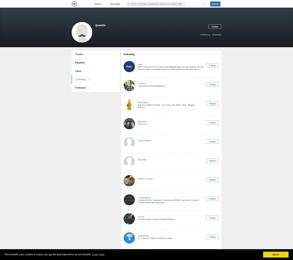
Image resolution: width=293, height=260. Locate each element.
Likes (79, 71)
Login (203, 4)
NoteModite (143, 236)
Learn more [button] (98, 254)
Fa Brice (142, 83)
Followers (82, 88)
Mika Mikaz (143, 102)
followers (216, 35)
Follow (215, 27)
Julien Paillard (144, 140)
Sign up (215, 4)
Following (82, 79)
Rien (140, 64)
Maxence (142, 121)
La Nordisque (144, 197)
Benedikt (142, 159)
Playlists (81, 62)
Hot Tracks (115, 4)
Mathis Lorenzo (145, 178)
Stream (98, 4)
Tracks (80, 54)
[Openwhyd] (74, 3)
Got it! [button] (276, 254)
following (205, 35)
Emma (141, 217)
